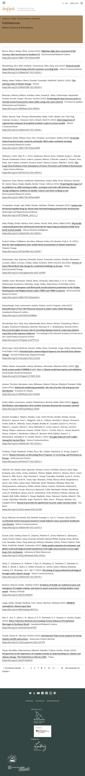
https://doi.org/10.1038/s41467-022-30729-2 (22, 577)
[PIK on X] (34, 693)
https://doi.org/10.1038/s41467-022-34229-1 (22, 72)
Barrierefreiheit (53, 701)
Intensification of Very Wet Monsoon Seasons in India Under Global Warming (37, 309)
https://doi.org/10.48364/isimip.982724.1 (20, 609)
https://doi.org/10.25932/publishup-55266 (20, 409)
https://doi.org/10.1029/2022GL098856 (19, 315)
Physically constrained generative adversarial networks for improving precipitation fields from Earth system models (41, 226)
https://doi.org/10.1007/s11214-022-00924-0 (22, 172)
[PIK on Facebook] (42, 693)
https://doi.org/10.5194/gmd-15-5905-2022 (21, 376)
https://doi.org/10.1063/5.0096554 (17, 595)
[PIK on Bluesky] (30, 693)
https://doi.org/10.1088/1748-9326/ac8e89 (21, 197)
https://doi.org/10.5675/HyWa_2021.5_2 (20, 215)
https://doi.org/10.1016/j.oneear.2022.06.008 (22, 509)
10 (49, 668)
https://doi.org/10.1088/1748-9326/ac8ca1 (21, 297)
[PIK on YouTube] (38, 693)
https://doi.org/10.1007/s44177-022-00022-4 (22, 461)
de (67, 3)
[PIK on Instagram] (50, 693)
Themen (13, 19)
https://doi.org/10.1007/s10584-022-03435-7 (22, 251)
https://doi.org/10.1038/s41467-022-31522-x (22, 443)
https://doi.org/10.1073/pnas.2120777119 (20, 340)
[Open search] (81, 3)
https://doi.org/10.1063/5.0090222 (17, 660)
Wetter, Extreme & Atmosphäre (29, 19)
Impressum (29, 701)
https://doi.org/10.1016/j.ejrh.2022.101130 (21, 358)
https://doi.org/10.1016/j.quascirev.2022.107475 (23, 642)
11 (53, 668)
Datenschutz (40, 701)
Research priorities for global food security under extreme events (46, 503)
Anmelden (74, 3)
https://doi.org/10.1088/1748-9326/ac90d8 (21, 148)
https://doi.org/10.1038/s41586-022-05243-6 (22, 87)
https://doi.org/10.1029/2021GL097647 (19, 627)
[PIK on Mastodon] (55, 693)
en (63, 3)
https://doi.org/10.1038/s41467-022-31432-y (22, 527)
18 (62, 668)
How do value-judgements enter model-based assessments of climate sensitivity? (39, 244)
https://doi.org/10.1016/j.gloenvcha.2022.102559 (23, 272)
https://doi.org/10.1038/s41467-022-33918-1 (22, 130)
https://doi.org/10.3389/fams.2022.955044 (21, 108)
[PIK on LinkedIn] (46, 693)
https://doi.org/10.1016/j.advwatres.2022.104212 (23, 555)
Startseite (6, 19)
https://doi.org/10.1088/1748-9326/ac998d (21, 58)
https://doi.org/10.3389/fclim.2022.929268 (21, 394)
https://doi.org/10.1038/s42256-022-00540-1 (22, 233)
